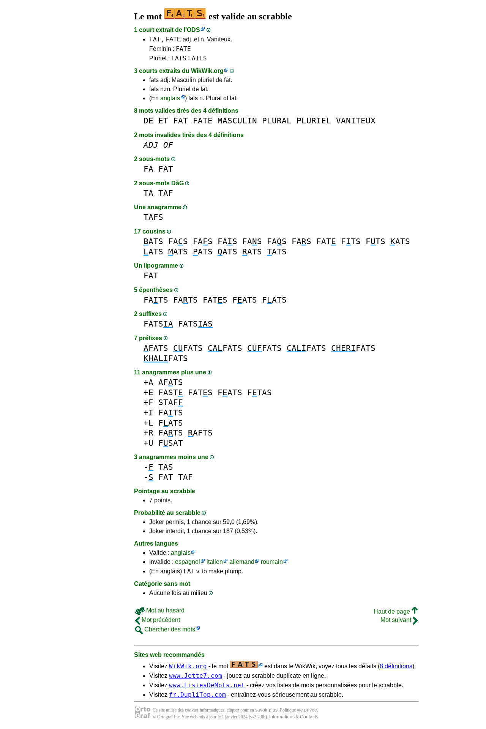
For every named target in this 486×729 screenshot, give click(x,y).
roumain (272, 562)
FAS (178, 241)
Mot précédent (160, 620)
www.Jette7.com (195, 675)
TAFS (153, 217)
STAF (170, 402)
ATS (153, 241)
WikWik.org (207, 71)
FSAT (170, 443)
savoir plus (266, 710)
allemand (241, 562)
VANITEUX (356, 120)
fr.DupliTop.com (197, 694)
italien (215, 562)
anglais (170, 98)
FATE (183, 48)
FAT (180, 120)
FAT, (156, 39)
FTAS (259, 392)
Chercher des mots (169, 629)
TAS (165, 467)
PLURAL (277, 120)
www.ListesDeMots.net (207, 685)
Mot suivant (396, 620)
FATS (178, 58)
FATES (197, 58)
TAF (165, 193)
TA (148, 193)
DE (148, 120)
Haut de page (393, 611)
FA (148, 169)
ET (163, 120)
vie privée (307, 710)
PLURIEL (314, 120)
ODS (193, 30)
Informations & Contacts (293, 717)
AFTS (170, 382)
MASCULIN (237, 120)
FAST (170, 392)
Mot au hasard (165, 610)
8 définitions (396, 666)
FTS (351, 241)
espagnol (187, 562)
